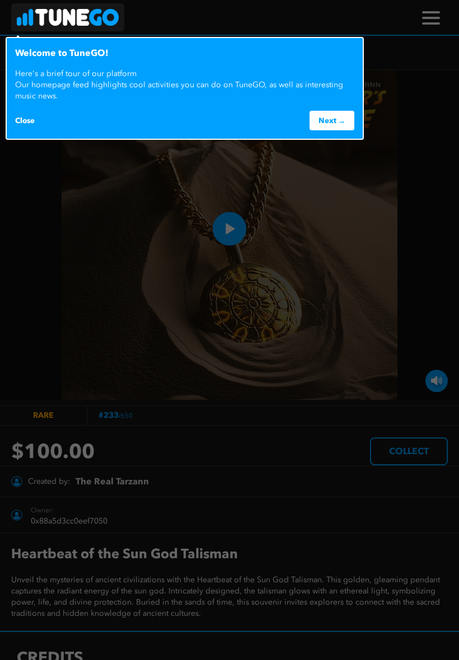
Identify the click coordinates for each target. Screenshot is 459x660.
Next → (332, 120)
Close (25, 120)
